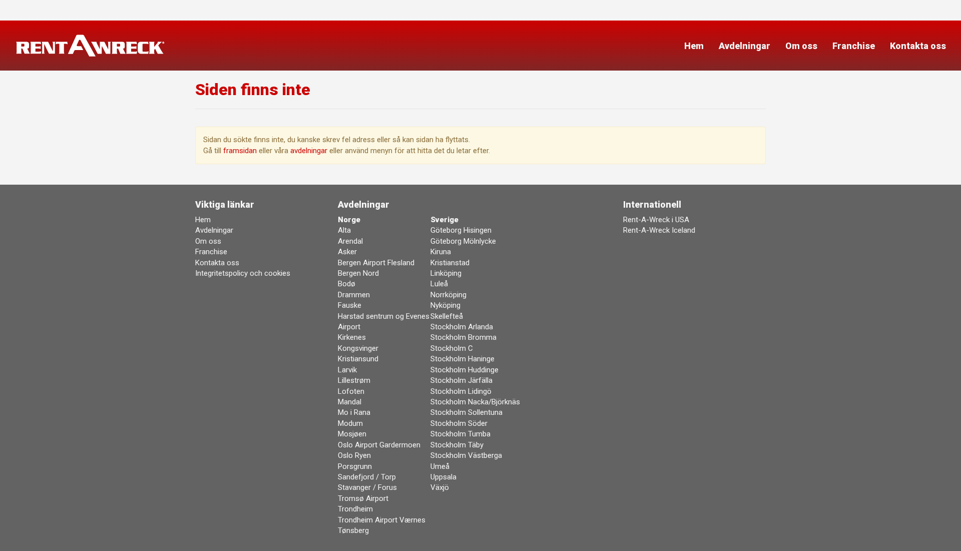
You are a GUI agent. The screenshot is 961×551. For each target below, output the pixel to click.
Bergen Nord (358, 273)
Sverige (444, 219)
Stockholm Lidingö (461, 391)
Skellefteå (446, 316)
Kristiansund (358, 358)
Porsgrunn (355, 466)
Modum (350, 423)
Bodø (346, 283)
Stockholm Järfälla (461, 380)
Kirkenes (352, 337)
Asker (347, 251)
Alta (344, 230)
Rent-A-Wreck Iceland (659, 230)
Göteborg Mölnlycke (463, 241)
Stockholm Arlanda (461, 326)
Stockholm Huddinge (464, 369)
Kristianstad (449, 262)
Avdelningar (744, 46)
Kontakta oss (918, 46)
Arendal (350, 241)
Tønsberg (353, 530)
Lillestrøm (354, 380)
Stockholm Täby (457, 444)
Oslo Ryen (354, 455)
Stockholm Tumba (460, 433)
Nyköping (445, 305)
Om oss (801, 46)
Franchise (853, 46)
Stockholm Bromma (463, 337)
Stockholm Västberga (466, 455)
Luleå (439, 283)
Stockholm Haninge (462, 358)
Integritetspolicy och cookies (242, 273)
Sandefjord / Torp (367, 476)
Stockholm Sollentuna (466, 412)
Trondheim (355, 508)
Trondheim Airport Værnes (381, 519)
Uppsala (443, 476)
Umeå (439, 466)
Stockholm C (451, 348)
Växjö (439, 487)
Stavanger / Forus (367, 487)
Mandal (349, 401)
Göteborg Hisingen (461, 230)
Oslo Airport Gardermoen (379, 444)
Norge (349, 219)
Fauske (349, 305)
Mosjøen (352, 433)
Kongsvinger (358, 348)
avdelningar (308, 150)
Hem (694, 46)
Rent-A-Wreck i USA (656, 219)
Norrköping (448, 294)
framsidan (240, 150)
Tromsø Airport (363, 498)
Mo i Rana (354, 412)
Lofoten (351, 391)
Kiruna (440, 251)
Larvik (347, 369)
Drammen (354, 294)
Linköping (445, 273)
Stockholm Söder (459, 423)
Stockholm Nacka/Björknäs (475, 401)
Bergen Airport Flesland (376, 262)
